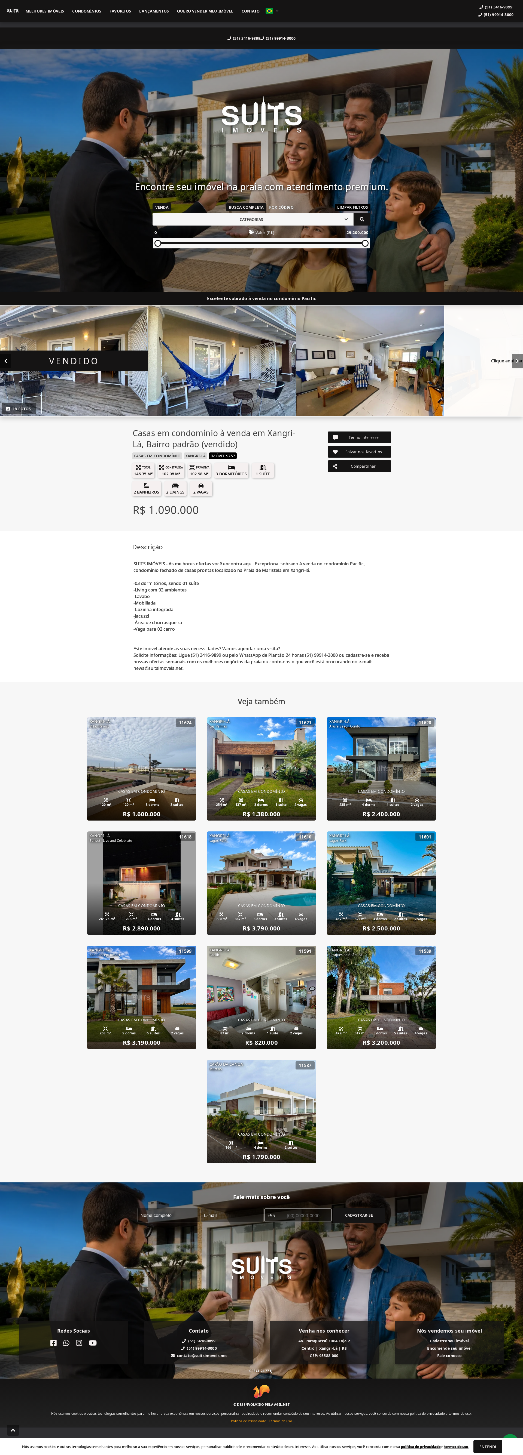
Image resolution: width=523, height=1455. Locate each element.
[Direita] (517, 361)
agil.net (282, 1404)
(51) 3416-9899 (246, 38)
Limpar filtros (352, 207)
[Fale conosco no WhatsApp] (66, 1343)
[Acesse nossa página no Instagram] (79, 1343)
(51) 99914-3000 (281, 38)
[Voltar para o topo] (13, 1430)
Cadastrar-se (359, 1215)
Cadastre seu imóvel (449, 1340)
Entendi (487, 1446)
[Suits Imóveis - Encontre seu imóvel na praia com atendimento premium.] (261, 118)
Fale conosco (449, 1355)
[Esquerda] (5, 361)
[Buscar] (362, 219)
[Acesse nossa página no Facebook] (53, 1343)
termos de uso (456, 1446)
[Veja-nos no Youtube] (93, 1343)
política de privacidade (420, 1446)
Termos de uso (280, 1421)
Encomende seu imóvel (449, 1348)
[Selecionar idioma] (272, 11)
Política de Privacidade (248, 1421)
